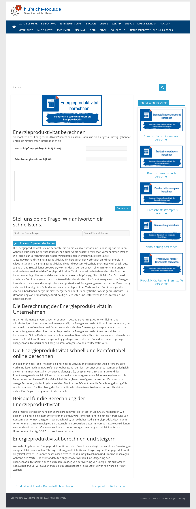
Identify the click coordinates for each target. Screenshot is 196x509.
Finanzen (165, 23)
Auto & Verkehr (28, 23)
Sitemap (181, 498)
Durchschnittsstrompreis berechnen (162, 211)
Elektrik (116, 23)
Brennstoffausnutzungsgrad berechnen (161, 137)
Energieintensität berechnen (112, 486)
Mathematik (64, 30)
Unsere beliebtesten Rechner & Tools (151, 30)
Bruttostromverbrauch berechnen (161, 174)
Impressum (145, 498)
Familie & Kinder (146, 23)
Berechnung (48, 23)
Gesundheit (26, 30)
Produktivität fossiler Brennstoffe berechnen (42, 486)
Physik (103, 30)
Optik (93, 30)
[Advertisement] (98, 56)
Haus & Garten (44, 30)
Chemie (104, 23)
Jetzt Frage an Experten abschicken (35, 243)
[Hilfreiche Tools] (14, 27)
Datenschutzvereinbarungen (164, 498)
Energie (129, 23)
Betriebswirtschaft (71, 23)
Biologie (91, 23)
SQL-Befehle (118, 30)
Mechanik (80, 30)
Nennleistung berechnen (161, 247)
